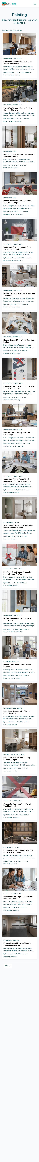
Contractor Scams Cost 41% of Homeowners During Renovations (17, 480)
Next (6, 966)
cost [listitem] (18, 75)
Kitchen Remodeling (11, 522)
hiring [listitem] (18, 400)
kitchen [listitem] (5, 75)
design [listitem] (5, 956)
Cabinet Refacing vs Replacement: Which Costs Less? (17, 62)
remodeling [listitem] (17, 121)
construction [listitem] (7, 446)
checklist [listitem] (6, 400)
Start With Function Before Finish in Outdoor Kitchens (17, 109)
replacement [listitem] (12, 75)
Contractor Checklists (13, 244)
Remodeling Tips (9, 151)
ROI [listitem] (16, 724)
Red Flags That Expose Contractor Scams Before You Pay (17, 573)
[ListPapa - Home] (9, 4)
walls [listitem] (14, 539)
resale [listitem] (15, 956)
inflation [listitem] (21, 446)
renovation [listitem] (6, 214)
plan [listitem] (9, 168)
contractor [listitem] (13, 260)
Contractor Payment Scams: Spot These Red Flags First (17, 248)
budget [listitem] (18, 353)
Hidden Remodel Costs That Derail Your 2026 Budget (17, 202)
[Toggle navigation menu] (34, 3)
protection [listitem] (6, 260)
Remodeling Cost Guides (12, 58)
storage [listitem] (11, 864)
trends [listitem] (5, 168)
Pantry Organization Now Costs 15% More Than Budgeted (18, 851)
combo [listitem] (15, 771)
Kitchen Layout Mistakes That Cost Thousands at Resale (17, 944)
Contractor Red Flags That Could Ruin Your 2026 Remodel (18, 387)
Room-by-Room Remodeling (14, 754)
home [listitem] (5, 724)
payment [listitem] (20, 260)
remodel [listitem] (9, 771)
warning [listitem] (16, 492)
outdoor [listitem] (11, 121)
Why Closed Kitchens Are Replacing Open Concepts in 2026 (18, 526)
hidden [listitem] (13, 214)
